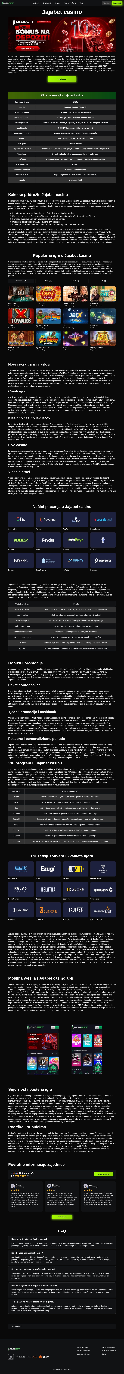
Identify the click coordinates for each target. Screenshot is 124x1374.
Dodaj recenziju (103, 1174)
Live (46, 281)
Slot (101, 281)
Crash (74, 281)
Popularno (20, 281)
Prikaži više (62, 1217)
